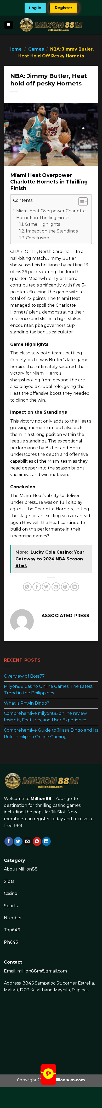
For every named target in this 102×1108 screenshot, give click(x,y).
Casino (10, 893)
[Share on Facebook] (36, 586)
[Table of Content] (83, 201)
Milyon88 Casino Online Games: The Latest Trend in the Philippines (48, 690)
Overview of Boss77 (24, 676)
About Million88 (21, 869)
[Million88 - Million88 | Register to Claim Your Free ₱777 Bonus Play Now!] (51, 25)
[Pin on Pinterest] (65, 586)
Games (36, 49)
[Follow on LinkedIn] (46, 841)
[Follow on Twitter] (18, 841)
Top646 (12, 929)
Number (13, 917)
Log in (35, 8)
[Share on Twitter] (46, 586)
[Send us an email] (27, 841)
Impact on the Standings (52, 231)
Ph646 (11, 942)
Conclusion (37, 237)
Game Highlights (42, 224)
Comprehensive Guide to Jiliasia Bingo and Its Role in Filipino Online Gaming (51, 733)
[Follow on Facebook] (8, 841)
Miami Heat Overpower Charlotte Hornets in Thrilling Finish (51, 214)
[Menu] (8, 25)
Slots (9, 881)
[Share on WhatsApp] (27, 586)
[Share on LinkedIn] (74, 586)
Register (63, 8)
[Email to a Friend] (56, 586)
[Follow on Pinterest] (37, 841)
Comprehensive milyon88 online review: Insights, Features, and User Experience (46, 717)
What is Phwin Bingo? (26, 703)
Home (15, 49)
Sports (11, 905)
